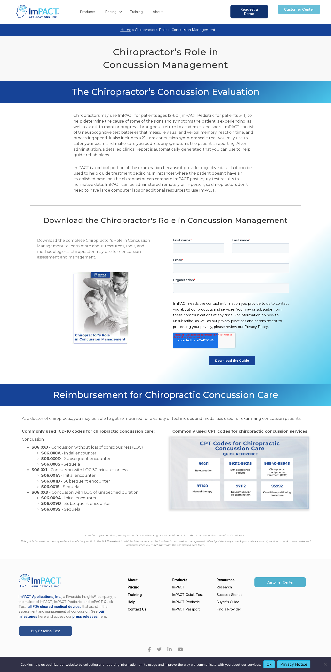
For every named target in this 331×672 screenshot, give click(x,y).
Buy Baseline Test (45, 631)
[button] (121, 12)
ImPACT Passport (186, 609)
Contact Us (137, 609)
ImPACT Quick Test (187, 595)
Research (224, 587)
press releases (85, 616)
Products (87, 11)
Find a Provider (229, 609)
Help (131, 602)
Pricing (111, 11)
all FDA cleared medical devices (54, 606)
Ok (269, 664)
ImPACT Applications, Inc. (40, 596)
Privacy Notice (293, 664)
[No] (325, 664)
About (158, 11)
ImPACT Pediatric (186, 602)
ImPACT (178, 587)
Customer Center (280, 582)
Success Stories (229, 595)
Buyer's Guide (228, 602)
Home (125, 30)
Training (136, 11)
